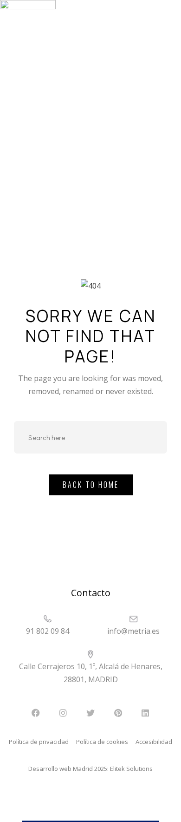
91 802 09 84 (47, 631)
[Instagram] (63, 712)
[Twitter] (90, 712)
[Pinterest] (117, 712)
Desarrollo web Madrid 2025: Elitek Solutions (90, 768)
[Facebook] (35, 712)
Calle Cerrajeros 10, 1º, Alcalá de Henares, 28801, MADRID (90, 672)
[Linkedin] (145, 712)
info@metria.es (133, 631)
